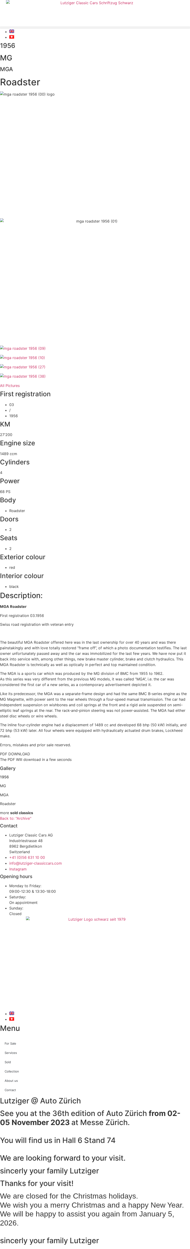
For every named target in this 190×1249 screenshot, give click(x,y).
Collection (12, 1071)
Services (11, 1053)
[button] (95, 27)
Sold (8, 1062)
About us (11, 1080)
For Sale (10, 1043)
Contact (10, 1090)
